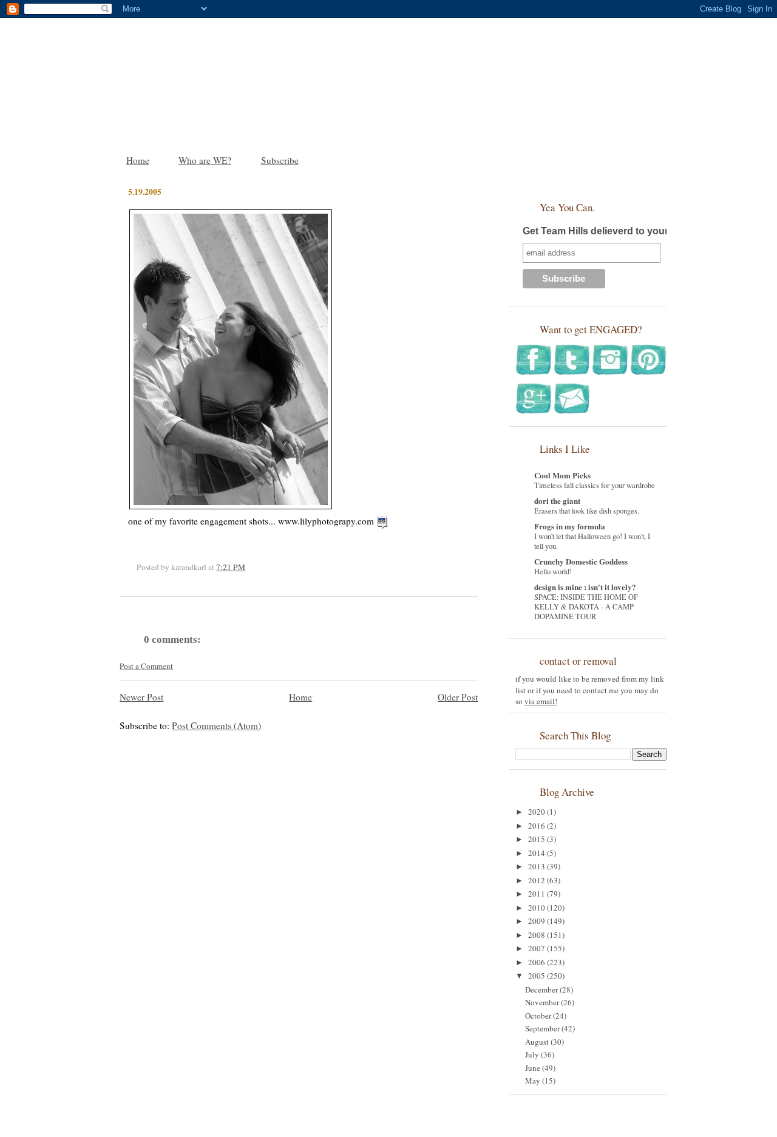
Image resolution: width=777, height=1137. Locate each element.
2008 (537, 934)
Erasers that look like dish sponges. (586, 510)
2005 (537, 975)
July (533, 1054)
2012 (537, 880)
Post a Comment (146, 665)
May (533, 1080)
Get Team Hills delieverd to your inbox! (611, 231)
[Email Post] (248, 567)
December (542, 989)
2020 (537, 811)
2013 (537, 866)
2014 (537, 852)
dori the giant (557, 500)
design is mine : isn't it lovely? (585, 586)
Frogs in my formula (569, 526)
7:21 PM (230, 567)
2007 (537, 948)
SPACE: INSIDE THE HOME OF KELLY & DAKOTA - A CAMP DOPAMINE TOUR (586, 606)
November (543, 1002)
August (538, 1041)
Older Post (458, 697)
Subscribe (280, 160)
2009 (537, 920)
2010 (537, 907)
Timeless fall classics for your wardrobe (594, 485)
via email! (540, 701)
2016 (537, 825)
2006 (537, 962)
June (533, 1067)
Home (137, 160)
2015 (537, 838)
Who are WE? (204, 160)
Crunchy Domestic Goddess (581, 561)
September (543, 1028)
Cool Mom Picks (562, 475)
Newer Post (141, 697)
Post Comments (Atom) (216, 725)
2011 (537, 893)
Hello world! (553, 571)
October (539, 1015)
